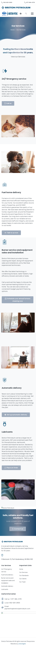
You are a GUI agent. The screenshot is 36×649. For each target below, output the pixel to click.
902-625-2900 (7, 2)
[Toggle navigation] (32, 13)
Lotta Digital (22, 644)
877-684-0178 (30, 2)
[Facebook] (20, 13)
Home (13, 30)
